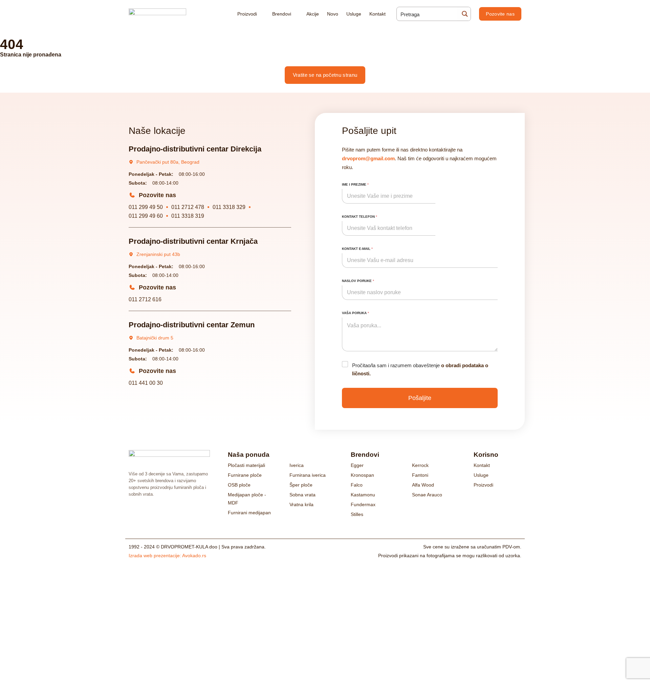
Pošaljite (419, 398)
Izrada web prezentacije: (167, 555)
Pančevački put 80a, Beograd (167, 162)
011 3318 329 (229, 207)
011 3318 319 (187, 216)
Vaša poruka (355, 313)
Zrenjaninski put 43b (158, 254)
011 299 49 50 (146, 207)
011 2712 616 (145, 299)
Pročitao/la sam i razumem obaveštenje (420, 369)
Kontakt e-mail (357, 249)
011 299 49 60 (146, 216)
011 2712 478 (187, 207)
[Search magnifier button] (464, 14)
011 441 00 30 (146, 383)
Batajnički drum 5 (154, 337)
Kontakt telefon (359, 216)
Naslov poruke (358, 281)
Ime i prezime (355, 184)
